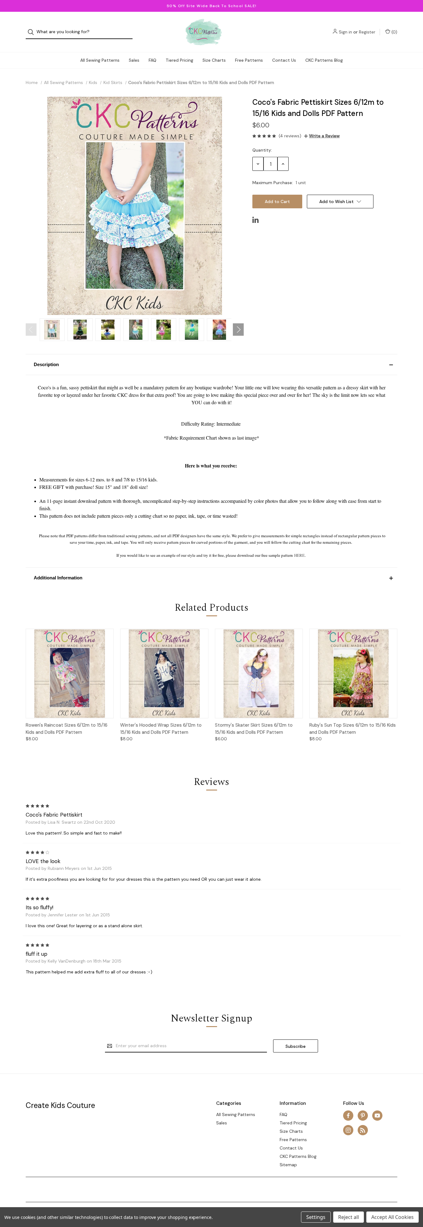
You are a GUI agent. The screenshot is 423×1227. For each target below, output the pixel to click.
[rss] (362, 1130)
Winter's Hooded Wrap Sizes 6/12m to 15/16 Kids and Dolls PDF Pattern (161, 728)
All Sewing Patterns (100, 60)
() (393, 32)
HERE (299, 555)
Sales (134, 60)
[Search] (33, 32)
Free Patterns (249, 60)
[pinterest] (362, 1115)
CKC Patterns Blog (324, 60)
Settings (315, 1217)
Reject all (348, 1217)
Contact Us (284, 60)
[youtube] (377, 1115)
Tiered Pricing (179, 60)
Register (367, 32)
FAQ (152, 60)
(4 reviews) (290, 136)
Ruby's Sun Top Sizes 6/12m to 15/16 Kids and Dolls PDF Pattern (352, 728)
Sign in (345, 32)
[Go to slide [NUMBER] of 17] (31, 329)
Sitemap (288, 1164)
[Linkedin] (255, 219)
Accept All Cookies (392, 1217)
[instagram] (348, 1130)
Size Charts (214, 60)
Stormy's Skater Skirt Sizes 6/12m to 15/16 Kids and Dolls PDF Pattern (254, 728)
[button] (211, 364)
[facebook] (348, 1115)
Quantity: (262, 150)
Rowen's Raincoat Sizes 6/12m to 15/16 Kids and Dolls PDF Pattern (66, 728)
